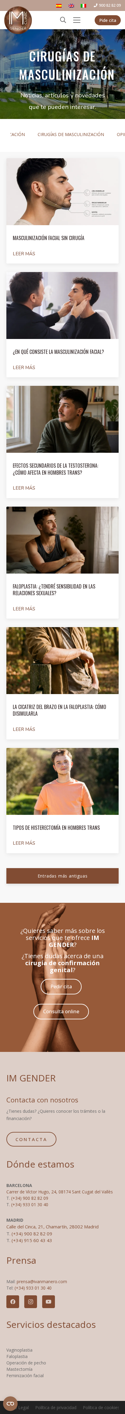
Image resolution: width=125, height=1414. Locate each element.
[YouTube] (48, 1301)
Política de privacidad (55, 1407)
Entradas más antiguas (63, 876)
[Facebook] (12, 1301)
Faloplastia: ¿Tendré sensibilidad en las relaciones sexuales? (54, 590)
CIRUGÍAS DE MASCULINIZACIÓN (71, 134)
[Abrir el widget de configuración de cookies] (10, 1403)
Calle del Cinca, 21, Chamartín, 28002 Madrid (52, 1227)
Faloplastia (17, 1356)
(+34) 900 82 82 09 (29, 1198)
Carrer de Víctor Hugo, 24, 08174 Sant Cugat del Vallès (59, 1192)
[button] (63, 20)
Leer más (24, 254)
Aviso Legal (17, 1407)
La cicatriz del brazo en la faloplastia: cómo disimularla (59, 710)
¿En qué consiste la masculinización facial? (58, 351)
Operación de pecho (26, 1363)
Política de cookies (101, 1407)
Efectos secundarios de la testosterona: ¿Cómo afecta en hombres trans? (55, 469)
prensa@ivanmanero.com (42, 1281)
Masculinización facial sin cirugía (48, 238)
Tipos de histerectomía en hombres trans (56, 827)
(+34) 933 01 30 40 (29, 1204)
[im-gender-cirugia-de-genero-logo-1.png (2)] (18, 20)
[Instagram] (30, 1301)
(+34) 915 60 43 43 (32, 1240)
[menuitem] (59, 6)
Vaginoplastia (19, 1350)
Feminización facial (25, 1375)
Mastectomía (19, 1369)
